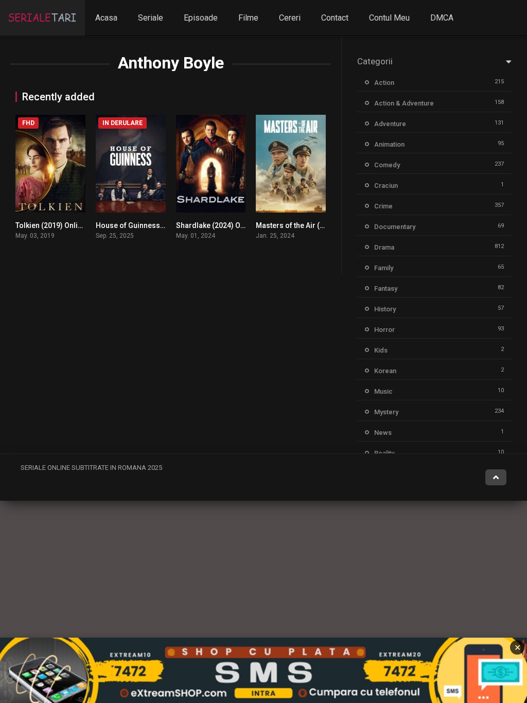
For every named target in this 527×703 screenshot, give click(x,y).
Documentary (394, 227)
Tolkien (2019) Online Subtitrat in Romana (84, 225)
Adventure (390, 124)
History (385, 309)
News (383, 432)
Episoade (201, 18)
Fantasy (385, 288)
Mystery (386, 412)
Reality (384, 453)
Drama (384, 247)
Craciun (386, 185)
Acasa (106, 18)
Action (384, 82)
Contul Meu (389, 18)
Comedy (387, 165)
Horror (384, 329)
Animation (389, 144)
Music (383, 391)
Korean (385, 371)
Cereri (290, 18)
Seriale (150, 18)
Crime (383, 206)
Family (383, 268)
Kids (381, 350)
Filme (248, 18)
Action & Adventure (404, 103)
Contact (334, 18)
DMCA (441, 18)
